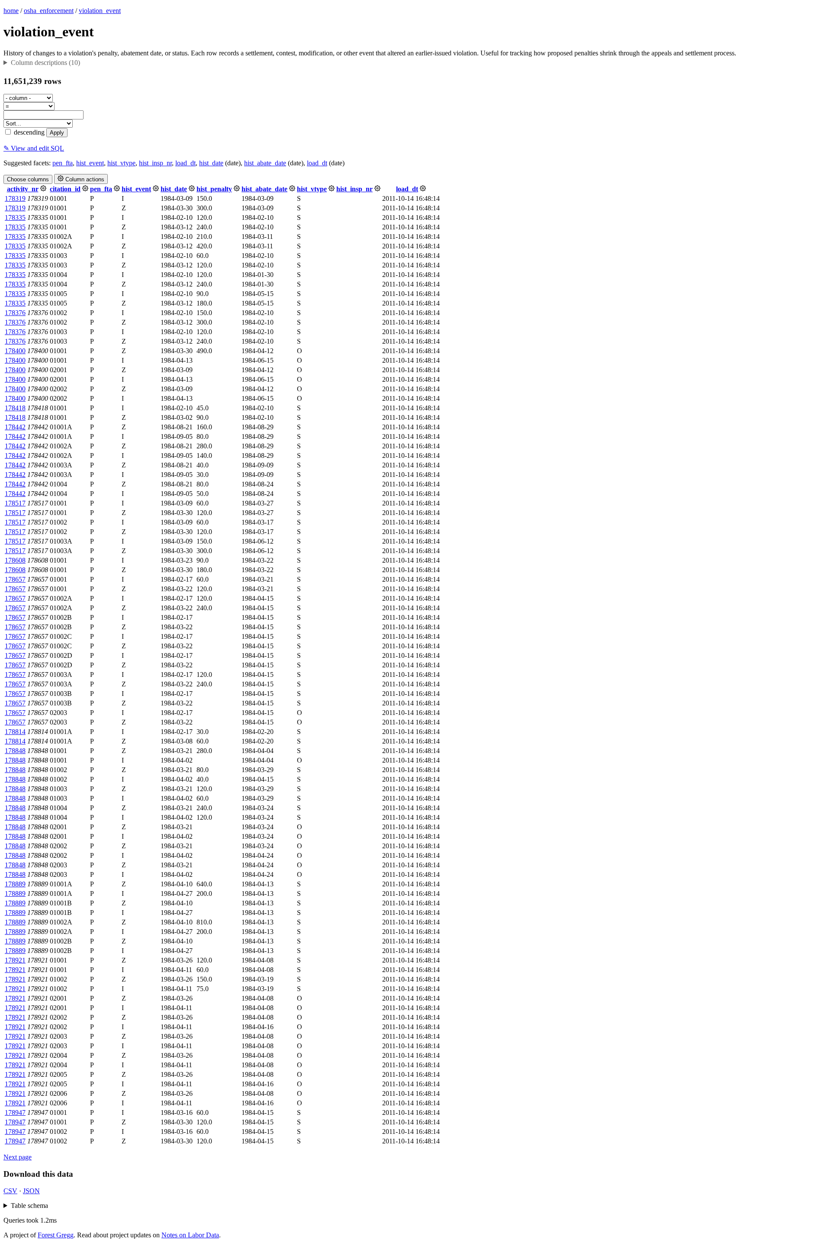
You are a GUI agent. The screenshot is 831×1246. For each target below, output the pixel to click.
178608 (15, 560)
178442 (15, 427)
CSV (10, 1190)
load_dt (185, 163)
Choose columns (28, 179)
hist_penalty (214, 189)
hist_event (90, 163)
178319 (15, 198)
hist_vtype (121, 163)
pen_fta (62, 163)
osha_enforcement (49, 10)
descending (28, 132)
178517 (15, 503)
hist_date (211, 163)
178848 (15, 750)
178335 (15, 217)
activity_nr (23, 189)
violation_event (100, 10)
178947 (15, 1112)
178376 (15, 312)
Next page (17, 1157)
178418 (15, 408)
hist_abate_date (265, 163)
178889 (15, 884)
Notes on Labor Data (190, 1235)
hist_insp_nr (155, 163)
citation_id (65, 189)
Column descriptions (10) (45, 62)
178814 (15, 731)
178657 (15, 579)
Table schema (29, 1205)
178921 (15, 960)
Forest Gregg (56, 1235)
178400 (15, 350)
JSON (31, 1190)
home (11, 10)
